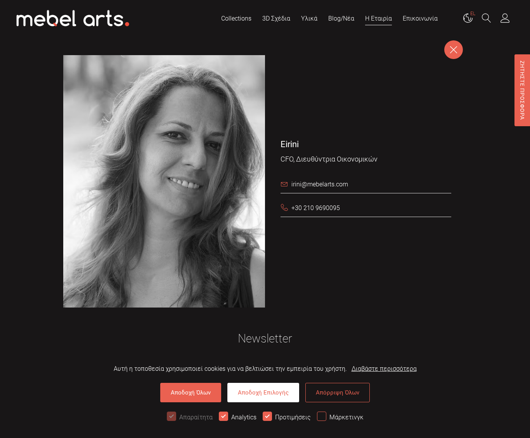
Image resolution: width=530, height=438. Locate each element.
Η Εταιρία (378, 18)
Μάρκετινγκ (346, 417)
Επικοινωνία (420, 18)
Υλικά (309, 18)
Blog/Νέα (341, 18)
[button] (486, 19)
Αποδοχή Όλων (191, 392)
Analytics (243, 417)
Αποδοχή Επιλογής (263, 392)
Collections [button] (236, 18)
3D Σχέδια (276, 18)
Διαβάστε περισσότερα (384, 368)
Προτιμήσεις (293, 417)
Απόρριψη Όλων (337, 392)
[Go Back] (453, 49)
